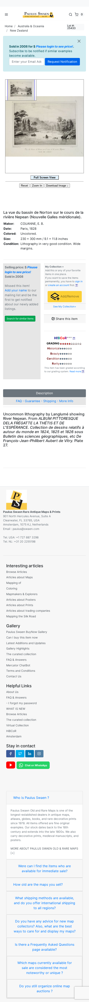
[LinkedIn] (29, 753)
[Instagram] (39, 753)
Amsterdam (14, 736)
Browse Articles (16, 571)
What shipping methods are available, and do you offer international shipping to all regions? (44, 903)
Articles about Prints (19, 605)
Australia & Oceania (31, 26)
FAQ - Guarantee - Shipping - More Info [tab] (44, 401)
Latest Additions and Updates (26, 643)
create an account (58, 285)
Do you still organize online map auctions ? (44, 988)
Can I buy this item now (22, 637)
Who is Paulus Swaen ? (31, 798)
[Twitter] (20, 753)
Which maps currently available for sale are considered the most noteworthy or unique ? (44, 968)
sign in (79, 281)
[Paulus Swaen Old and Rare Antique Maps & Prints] (38, 14)
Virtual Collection (17, 725)
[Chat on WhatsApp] (33, 765)
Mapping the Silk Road (21, 616)
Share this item (66, 319)
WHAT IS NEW (15, 708)
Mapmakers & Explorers (21, 594)
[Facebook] (10, 753)
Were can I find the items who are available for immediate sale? (44, 868)
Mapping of (13, 582)
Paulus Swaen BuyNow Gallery (26, 632)
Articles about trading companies (28, 610)
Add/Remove (69, 296)
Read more (76, 371)
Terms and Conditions (20, 670)
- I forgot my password (21, 703)
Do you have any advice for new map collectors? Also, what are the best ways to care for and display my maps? (45, 926)
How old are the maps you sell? (38, 884)
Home (9, 26)
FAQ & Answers (16, 659)
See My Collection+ (64, 306)
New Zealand (19, 30)
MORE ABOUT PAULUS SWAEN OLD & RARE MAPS (44, 848)
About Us (12, 692)
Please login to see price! (54, 46)
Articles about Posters (21, 599)
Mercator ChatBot (18, 665)
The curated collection (21, 654)
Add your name (16, 290)
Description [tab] (44, 393)
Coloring (11, 588)
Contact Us (13, 676)
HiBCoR (11, 731)
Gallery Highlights (17, 648)
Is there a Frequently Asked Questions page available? (44, 947)
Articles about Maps (19, 577)
